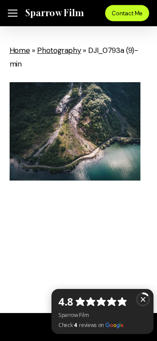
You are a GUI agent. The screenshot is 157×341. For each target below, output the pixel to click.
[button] (12, 13)
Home (20, 50)
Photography (59, 50)
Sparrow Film (54, 13)
